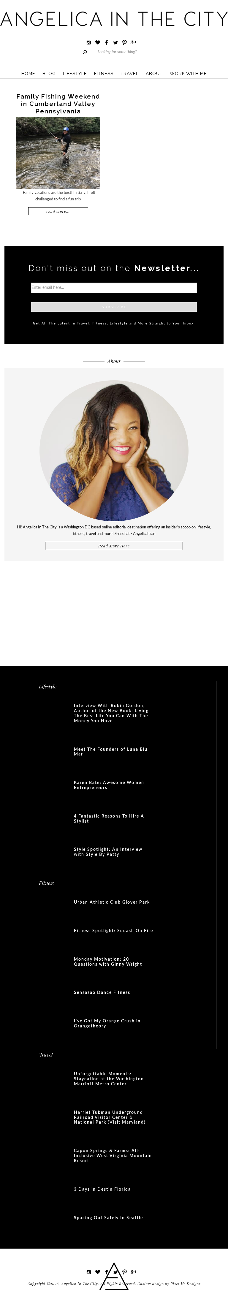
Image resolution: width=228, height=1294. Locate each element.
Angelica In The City (114, 18)
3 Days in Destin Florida (102, 1189)
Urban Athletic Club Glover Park (112, 902)
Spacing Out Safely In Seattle (108, 1218)
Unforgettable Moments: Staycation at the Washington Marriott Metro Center (109, 1079)
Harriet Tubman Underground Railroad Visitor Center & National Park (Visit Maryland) (110, 1118)
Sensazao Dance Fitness (102, 993)
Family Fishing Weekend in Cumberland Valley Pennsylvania (58, 104)
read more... (58, 211)
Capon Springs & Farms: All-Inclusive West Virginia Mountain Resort (113, 1156)
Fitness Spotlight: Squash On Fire (113, 931)
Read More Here (114, 545)
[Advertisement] (114, 610)
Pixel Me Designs (185, 1283)
